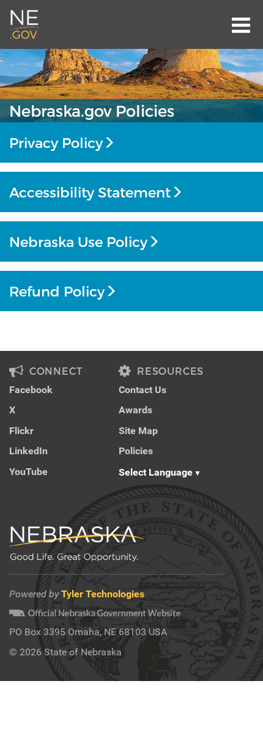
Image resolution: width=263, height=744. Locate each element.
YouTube (28, 471)
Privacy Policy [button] (56, 142)
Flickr (21, 430)
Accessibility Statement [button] (90, 192)
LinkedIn (28, 451)
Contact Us (142, 390)
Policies (136, 451)
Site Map (138, 430)
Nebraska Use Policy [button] (78, 241)
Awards (135, 410)
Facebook (31, 390)
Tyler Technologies (102, 594)
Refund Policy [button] (57, 291)
